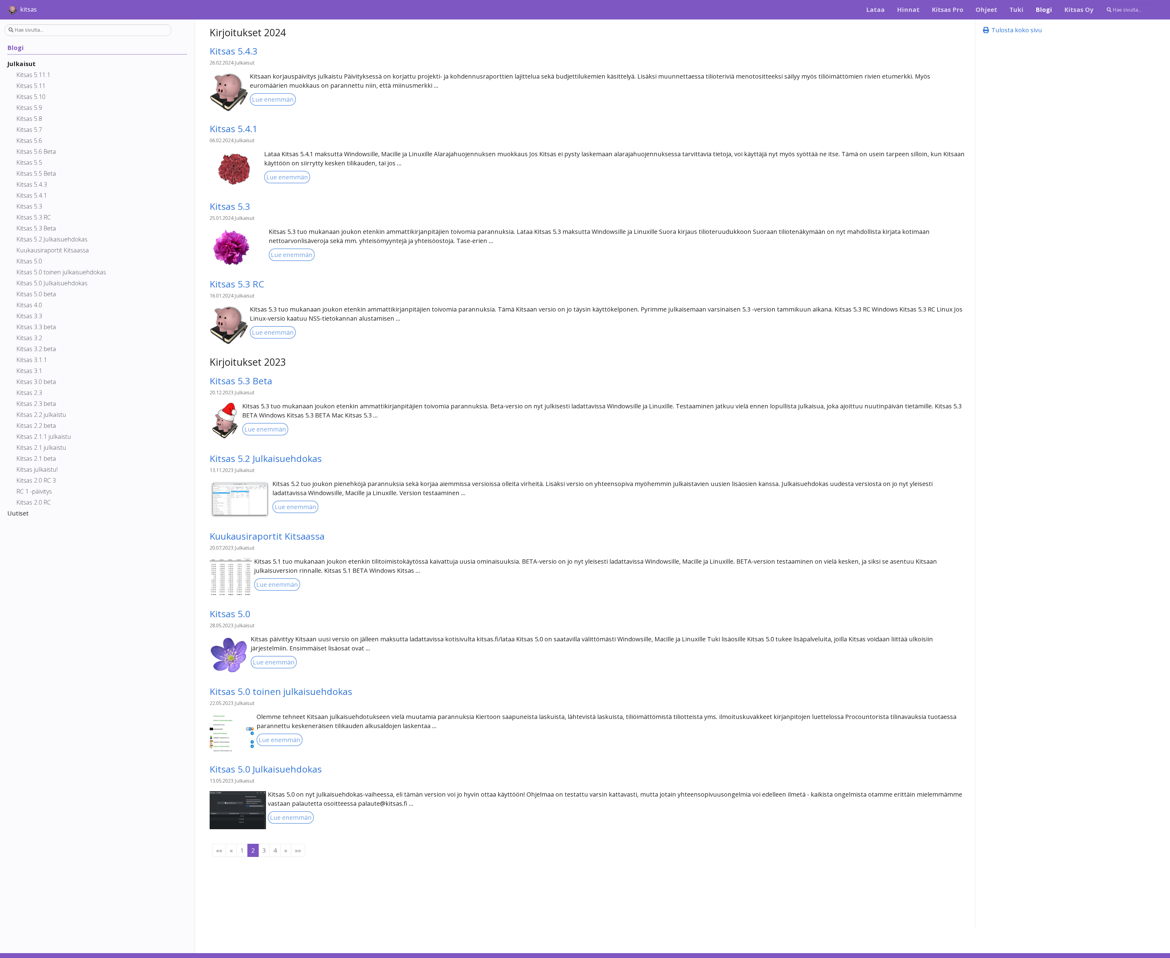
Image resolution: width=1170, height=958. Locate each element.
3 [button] (264, 850)
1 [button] (242, 850)
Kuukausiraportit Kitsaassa (267, 536)
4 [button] (275, 850)
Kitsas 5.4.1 (233, 128)
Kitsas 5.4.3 (233, 51)
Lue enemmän (273, 99)
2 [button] (253, 850)
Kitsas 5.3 (230, 206)
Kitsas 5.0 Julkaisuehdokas (266, 769)
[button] (219, 850)
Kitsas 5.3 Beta (241, 381)
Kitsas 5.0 (230, 614)
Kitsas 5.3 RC (237, 284)
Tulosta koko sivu (1016, 30)
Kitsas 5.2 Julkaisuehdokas (266, 458)
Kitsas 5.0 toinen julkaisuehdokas (281, 691)
